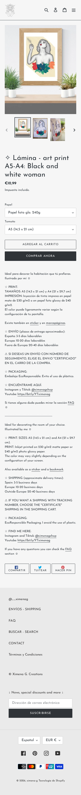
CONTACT (16, 643)
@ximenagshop (42, 389)
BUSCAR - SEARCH (23, 632)
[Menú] (73, 10)
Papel (8, 204)
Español (28, 740)
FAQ (71, 403)
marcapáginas (55, 323)
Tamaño (10, 221)
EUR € (51, 740)
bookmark (56, 469)
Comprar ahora (40, 256)
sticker (34, 323)
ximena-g (32, 780)
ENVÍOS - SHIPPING (25, 609)
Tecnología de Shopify (52, 780)
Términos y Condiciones (25, 654)
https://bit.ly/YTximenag (33, 394)
